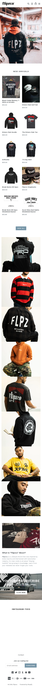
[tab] (19, 60)
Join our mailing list (21, 661)
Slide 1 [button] (19, 60)
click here (21, 592)
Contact (21, 655)
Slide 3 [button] (22, 60)
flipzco (15, 684)
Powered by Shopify (26, 684)
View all (21, 228)
